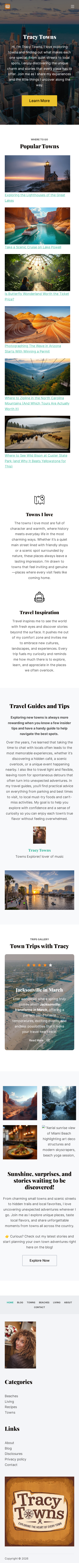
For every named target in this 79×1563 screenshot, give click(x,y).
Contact (39, 1307)
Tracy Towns (39, 850)
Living (56, 1302)
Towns (31, 1302)
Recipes (11, 1407)
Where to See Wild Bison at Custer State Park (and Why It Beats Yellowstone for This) (36, 461)
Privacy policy (15, 1459)
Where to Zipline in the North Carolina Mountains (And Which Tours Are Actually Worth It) (37, 403)
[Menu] (72, 6)
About (68, 1302)
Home (10, 1302)
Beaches (44, 1302)
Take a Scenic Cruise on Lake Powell (33, 247)
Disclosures (13, 1454)
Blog (20, 1302)
